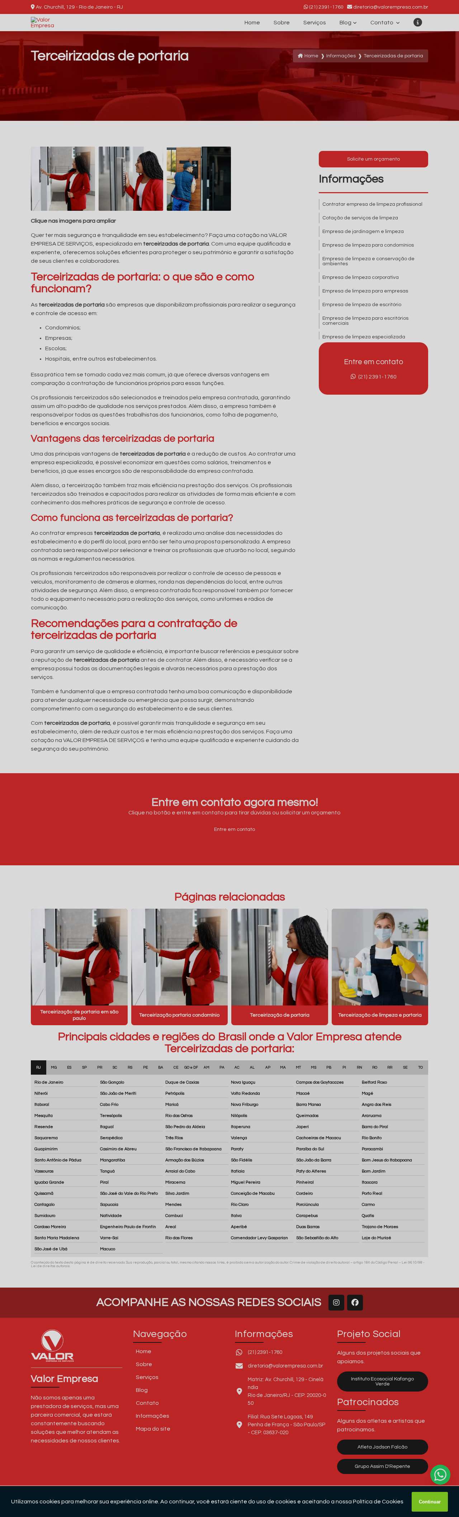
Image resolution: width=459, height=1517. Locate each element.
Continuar (430, 1501)
